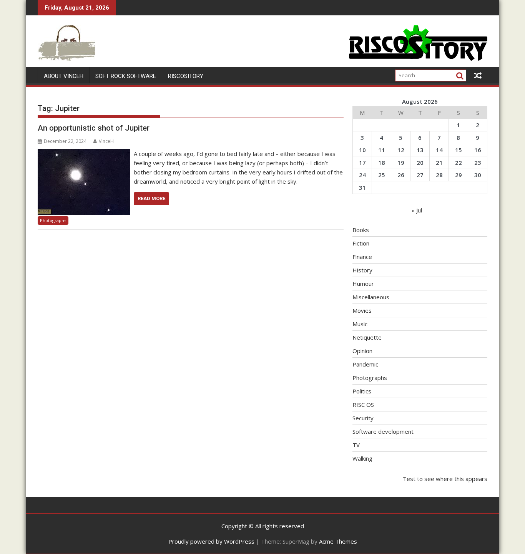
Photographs (53, 220)
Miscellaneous (370, 297)
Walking (362, 458)
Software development (383, 431)
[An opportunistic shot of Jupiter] (84, 154)
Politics (361, 391)
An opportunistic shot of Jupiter (94, 128)
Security (363, 418)
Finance (362, 256)
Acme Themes (338, 541)
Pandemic (365, 364)
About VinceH (63, 76)
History (362, 270)
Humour (363, 283)
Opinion (362, 351)
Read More (151, 198)
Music (359, 324)
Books (360, 230)
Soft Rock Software (125, 76)
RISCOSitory (185, 76)
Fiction (360, 243)
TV (356, 445)
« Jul (417, 210)
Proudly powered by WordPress (211, 541)
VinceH (106, 141)
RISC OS (363, 404)
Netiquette (367, 337)
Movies (362, 310)
